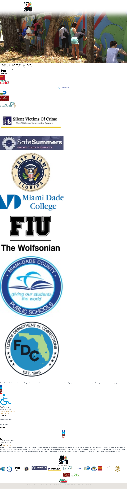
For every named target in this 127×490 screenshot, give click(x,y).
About (37, 21)
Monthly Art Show (58, 21)
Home (29, 21)
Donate (83, 21)
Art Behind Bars (73, 21)
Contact (92, 21)
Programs (45, 21)
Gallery (101, 21)
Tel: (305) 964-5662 (4, 413)
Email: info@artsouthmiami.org (7, 411)
